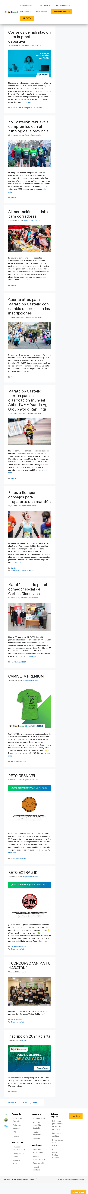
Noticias (39, 108)
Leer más (27, 102)
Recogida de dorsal (18, 1155)
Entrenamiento (16, 570)
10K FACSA (26, 18)
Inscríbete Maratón (61, 12)
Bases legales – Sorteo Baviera (56, 1153)
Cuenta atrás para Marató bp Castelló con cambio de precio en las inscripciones (29, 306)
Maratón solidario (36, 1168)
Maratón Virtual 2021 (18, 662)
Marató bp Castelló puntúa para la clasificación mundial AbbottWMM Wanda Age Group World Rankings (29, 400)
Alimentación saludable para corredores (28, 214)
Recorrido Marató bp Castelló (37, 1125)
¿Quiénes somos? (26, 5)
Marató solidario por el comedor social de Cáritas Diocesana (27, 589)
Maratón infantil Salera (39, 1157)
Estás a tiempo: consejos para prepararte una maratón (29, 497)
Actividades (24, 12)
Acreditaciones (41, 12)
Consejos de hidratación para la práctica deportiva (29, 37)
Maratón (25, 570)
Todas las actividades (38, 1150)
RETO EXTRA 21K (22, 872)
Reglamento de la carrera (57, 1143)
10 (26, 1103)
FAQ (14, 1132)
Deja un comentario (18, 949)
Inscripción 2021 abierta (29, 1036)
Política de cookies (56, 1134)
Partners (16, 1136)
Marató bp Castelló (17, 1119)
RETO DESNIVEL (22, 775)
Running (13, 568)
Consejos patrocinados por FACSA (23, 108)
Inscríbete (76, 1116)
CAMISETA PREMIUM (26, 676)
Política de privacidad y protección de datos (57, 1125)
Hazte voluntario (37, 1133)
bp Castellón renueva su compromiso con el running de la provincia (29, 126)
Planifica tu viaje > (18, 1161)
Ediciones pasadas (17, 1126)
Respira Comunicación (75, 1179)
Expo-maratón (39, 1163)
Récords (36, 1139)
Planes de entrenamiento (19, 1148)
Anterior (9, 1103)
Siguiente (34, 1103)
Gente (13, 1020)
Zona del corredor (61, 5)
